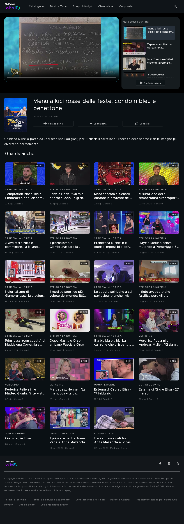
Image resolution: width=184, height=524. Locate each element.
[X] (178, 463)
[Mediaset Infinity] (12, 6)
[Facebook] (160, 463)
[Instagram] (169, 463)
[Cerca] (175, 6)
